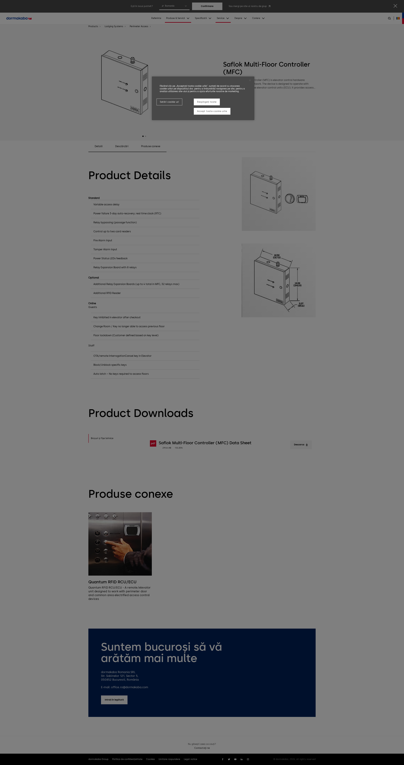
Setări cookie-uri (169, 102)
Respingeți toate (207, 102)
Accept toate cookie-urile (212, 111)
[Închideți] (250, 80)
